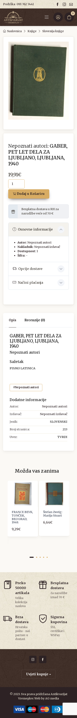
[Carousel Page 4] (43, 557)
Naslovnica (14, 31)
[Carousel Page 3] (40, 557)
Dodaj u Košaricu (30, 194)
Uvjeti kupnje (37, 674)
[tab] (34, 320)
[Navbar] (46, 17)
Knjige (32, 31)
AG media (52, 698)
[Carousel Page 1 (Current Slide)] (32, 557)
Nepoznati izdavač (47, 247)
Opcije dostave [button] (30, 269)
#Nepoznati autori (26, 387)
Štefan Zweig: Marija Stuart (52, 513)
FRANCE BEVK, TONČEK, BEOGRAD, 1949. (22, 517)
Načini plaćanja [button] (30, 282)
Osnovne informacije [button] (35, 229)
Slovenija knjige (53, 31)
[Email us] (71, 4)
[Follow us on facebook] (58, 4)
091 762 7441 (25, 4)
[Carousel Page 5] (47, 557)
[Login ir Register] (58, 17)
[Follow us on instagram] (65, 4)
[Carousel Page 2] (36, 557)
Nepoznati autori (39, 242)
